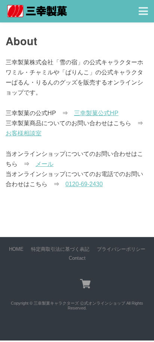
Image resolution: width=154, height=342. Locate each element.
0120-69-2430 (84, 184)
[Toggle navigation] (143, 11)
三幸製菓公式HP (96, 113)
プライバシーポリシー (121, 249)
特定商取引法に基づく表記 (60, 249)
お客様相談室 (23, 133)
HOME (16, 249)
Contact (77, 258)
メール (44, 164)
